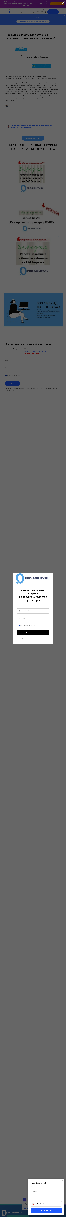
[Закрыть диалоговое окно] (63, 3)
